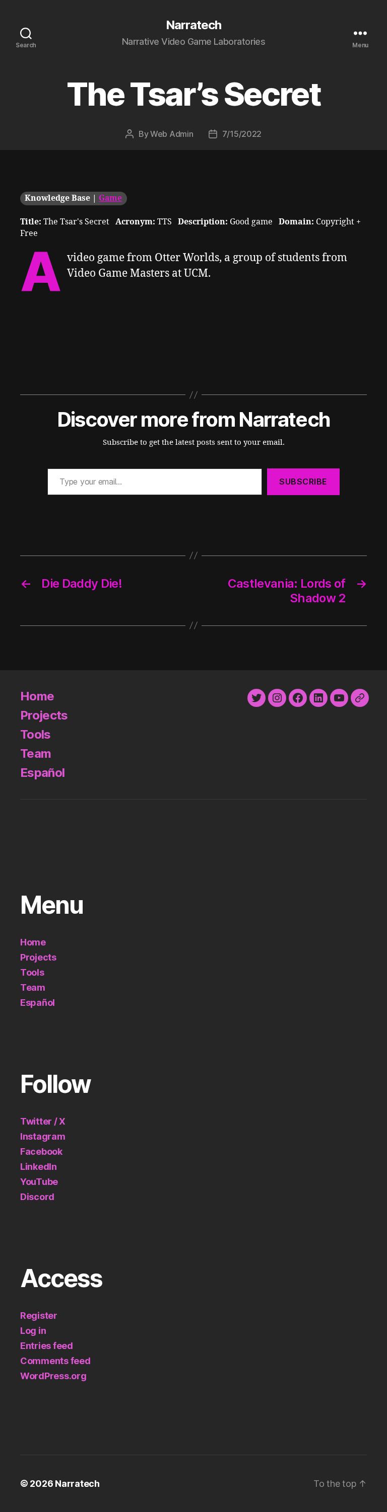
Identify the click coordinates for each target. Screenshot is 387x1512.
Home (37, 696)
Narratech (193, 25)
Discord (37, 1196)
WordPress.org (53, 1376)
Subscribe (303, 481)
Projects (44, 715)
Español (42, 772)
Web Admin (172, 134)
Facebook (41, 1151)
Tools (35, 734)
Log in (33, 1330)
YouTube (39, 1181)
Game (110, 198)
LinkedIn (38, 1166)
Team (35, 753)
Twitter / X (43, 1121)
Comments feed (55, 1361)
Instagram (43, 1136)
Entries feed (46, 1345)
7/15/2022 (242, 134)
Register (38, 1315)
